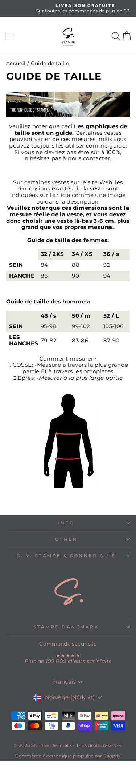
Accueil (16, 63)
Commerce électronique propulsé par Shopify (67, 756)
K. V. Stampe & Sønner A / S (66, 555)
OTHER (66, 539)
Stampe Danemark (66, 627)
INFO (66, 523)
